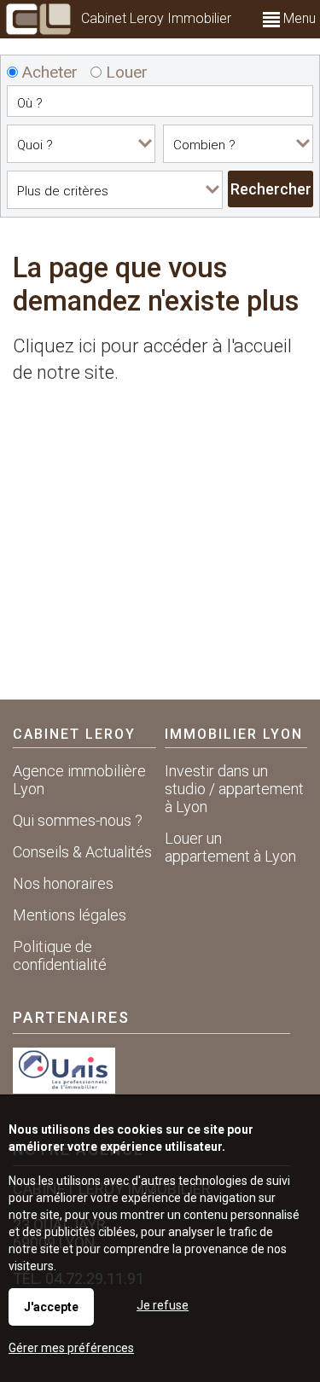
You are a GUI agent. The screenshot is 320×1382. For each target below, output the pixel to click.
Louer (125, 72)
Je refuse (163, 1305)
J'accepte (51, 1307)
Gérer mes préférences (71, 1348)
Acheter (48, 72)
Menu (298, 18)
